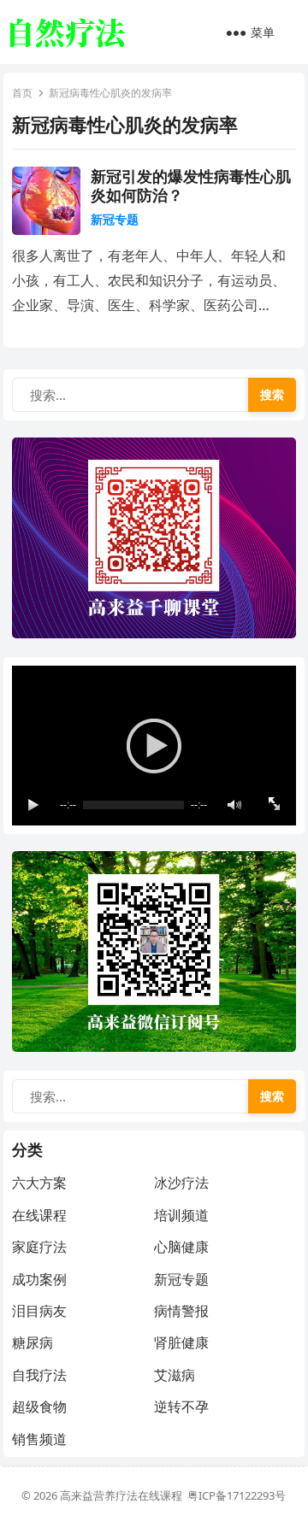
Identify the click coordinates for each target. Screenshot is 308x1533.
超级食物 (39, 1406)
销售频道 (39, 1439)
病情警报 (181, 1310)
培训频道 (181, 1215)
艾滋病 (174, 1375)
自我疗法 (39, 1375)
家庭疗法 (39, 1246)
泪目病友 (39, 1310)
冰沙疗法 (181, 1182)
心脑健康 (181, 1246)
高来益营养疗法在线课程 (123, 1495)
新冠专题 (115, 219)
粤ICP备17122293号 (236, 1495)
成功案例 (39, 1279)
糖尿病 (32, 1342)
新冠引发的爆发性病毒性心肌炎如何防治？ (191, 185)
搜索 (272, 394)
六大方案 (39, 1182)
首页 (22, 92)
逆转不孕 (181, 1406)
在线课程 (39, 1215)
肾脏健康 (181, 1342)
